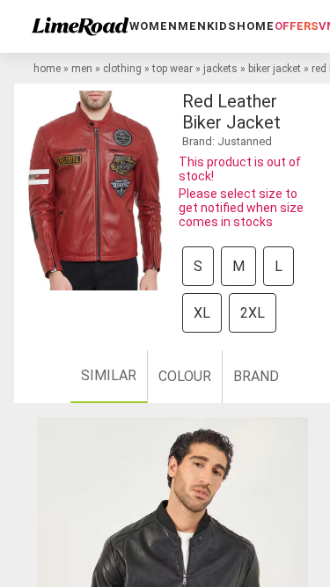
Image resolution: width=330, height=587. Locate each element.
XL (202, 313)
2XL (252, 313)
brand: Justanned (227, 141)
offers (297, 26)
